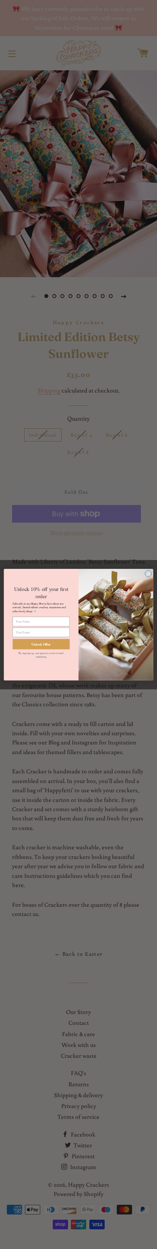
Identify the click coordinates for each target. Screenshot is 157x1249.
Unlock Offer (41, 644)
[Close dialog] (148, 573)
